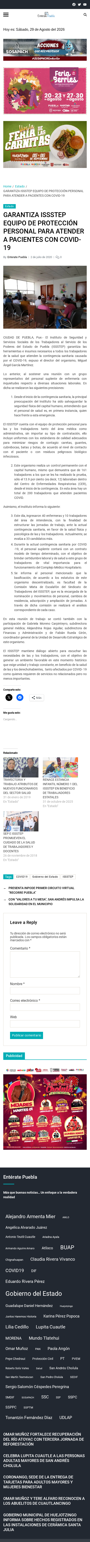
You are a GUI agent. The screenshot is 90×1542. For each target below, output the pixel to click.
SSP (58, 1397)
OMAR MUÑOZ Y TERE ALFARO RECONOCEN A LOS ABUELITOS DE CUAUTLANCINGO (44, 1501)
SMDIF (9, 1397)
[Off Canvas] (6, 14)
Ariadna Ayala (50, 1237)
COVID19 (22, 876)
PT (62, 1359)
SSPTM (28, 1407)
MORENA (13, 1338)
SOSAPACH (28, 1397)
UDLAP (65, 1417)
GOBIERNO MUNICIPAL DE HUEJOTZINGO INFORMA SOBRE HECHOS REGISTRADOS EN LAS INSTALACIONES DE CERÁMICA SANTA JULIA (42, 1522)
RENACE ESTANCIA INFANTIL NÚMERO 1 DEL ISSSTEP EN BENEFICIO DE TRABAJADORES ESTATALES (60, 788)
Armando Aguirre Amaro (20, 1248)
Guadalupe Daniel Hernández (29, 1305)
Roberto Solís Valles (17, 1368)
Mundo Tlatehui (44, 1338)
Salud (39, 1368)
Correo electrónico (25, 1001)
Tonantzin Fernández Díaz (28, 1417)
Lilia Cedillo (17, 1327)
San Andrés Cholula (63, 1368)
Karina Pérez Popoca (61, 1316)
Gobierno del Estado (45, 876)
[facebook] (74, 4)
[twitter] (79, 4)
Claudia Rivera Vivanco (52, 1259)
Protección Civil (42, 1358)
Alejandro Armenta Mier (30, 1216)
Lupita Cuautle (50, 1327)
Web (13, 1017)
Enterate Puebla (17, 257)
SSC (45, 1396)
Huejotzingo (66, 1306)
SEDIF (74, 1377)
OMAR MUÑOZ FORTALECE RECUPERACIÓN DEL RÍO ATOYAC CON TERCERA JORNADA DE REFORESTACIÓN (43, 1439)
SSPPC (10, 1407)
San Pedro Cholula (51, 1377)
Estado (9, 206)
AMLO (65, 1217)
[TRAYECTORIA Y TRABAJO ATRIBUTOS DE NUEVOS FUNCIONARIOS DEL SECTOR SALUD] (20, 767)
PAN (37, 1349)
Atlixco (47, 1248)
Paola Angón (59, 1348)
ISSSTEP (68, 876)
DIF (33, 1271)
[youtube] (85, 4)
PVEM (76, 1358)
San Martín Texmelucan (19, 1377)
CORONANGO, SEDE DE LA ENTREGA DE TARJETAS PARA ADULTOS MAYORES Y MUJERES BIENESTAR (38, 1482)
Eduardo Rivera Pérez (25, 1281)
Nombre (17, 984)
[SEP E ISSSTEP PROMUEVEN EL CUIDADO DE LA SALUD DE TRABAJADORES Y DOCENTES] (20, 821)
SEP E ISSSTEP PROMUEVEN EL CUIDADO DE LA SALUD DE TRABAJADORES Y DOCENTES (19, 842)
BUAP (67, 1247)
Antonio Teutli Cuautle (20, 1237)
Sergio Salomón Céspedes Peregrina (37, 1387)
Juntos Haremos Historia (20, 1316)
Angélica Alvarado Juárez (26, 1227)
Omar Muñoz (16, 1348)
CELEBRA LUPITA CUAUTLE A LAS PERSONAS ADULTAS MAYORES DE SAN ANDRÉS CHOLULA (44, 1460)
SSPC (72, 1397)
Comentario (20, 948)
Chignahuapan (14, 1259)
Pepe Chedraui (15, 1358)
